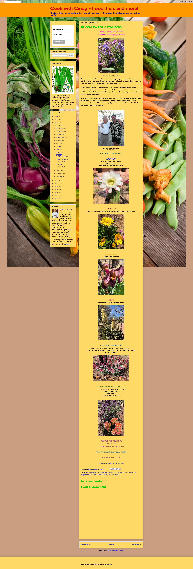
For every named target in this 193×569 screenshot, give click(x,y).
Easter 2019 (113, 472)
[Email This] (111, 469)
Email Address (58, 34)
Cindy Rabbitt (67, 210)
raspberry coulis (86, 475)
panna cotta (132, 472)
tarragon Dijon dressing (112, 475)
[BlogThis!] (113, 469)
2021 (57, 119)
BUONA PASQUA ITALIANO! (62, 161)
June (58, 146)
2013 (57, 196)
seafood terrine (98, 475)
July (58, 143)
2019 (57, 125)
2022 (57, 116)
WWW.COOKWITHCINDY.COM (111, 463)
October (59, 134)
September (60, 137)
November (60, 131)
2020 (57, 122)
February (59, 173)
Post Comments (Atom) (116, 551)
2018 (57, 180)
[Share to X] (115, 469)
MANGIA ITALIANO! (60, 166)
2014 (57, 192)
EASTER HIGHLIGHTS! (62, 156)
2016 (57, 186)
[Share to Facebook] (117, 469)
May (58, 149)
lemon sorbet (122, 472)
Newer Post (86, 544)
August (59, 140)
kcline (95, 564)
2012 (57, 199)
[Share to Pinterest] (119, 469)
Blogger (109, 564)
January (59, 176)
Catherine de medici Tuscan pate (97, 472)
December (60, 128)
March (58, 170)
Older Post (136, 544)
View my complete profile (61, 244)
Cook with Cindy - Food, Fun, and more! (94, 8)
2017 (57, 183)
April (58, 152)
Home (111, 544)
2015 (57, 189)
